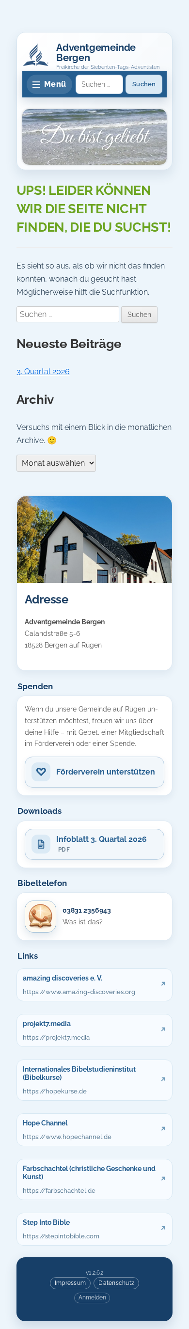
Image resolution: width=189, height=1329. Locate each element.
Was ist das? (83, 922)
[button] (35, 55)
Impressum (70, 1282)
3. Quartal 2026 (43, 371)
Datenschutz (116, 1282)
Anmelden (92, 1297)
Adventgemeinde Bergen (96, 53)
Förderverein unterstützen (105, 771)
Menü (55, 84)
